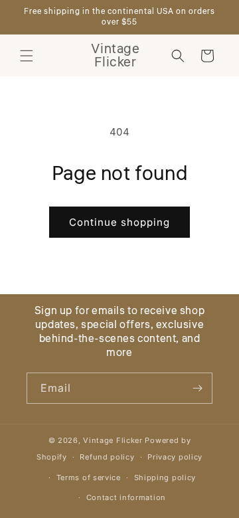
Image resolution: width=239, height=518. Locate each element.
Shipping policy (165, 477)
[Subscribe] (197, 388)
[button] (26, 55)
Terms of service (88, 477)
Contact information (126, 497)
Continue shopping (119, 222)
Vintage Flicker (113, 440)
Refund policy (107, 457)
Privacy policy (174, 457)
